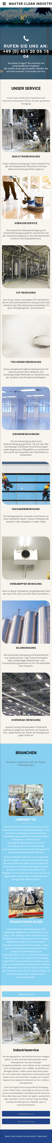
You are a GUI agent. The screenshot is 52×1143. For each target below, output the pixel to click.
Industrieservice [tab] (26, 994)
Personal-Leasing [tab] (26, 1121)
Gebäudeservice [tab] (26, 1113)
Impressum (42, 1136)
